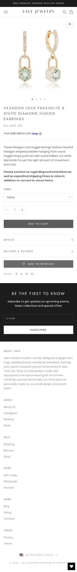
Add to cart (38, 224)
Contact (9, 518)
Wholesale (10, 481)
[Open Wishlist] (71, 566)
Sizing (7, 512)
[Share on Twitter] (21, 273)
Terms (8, 543)
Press (7, 425)
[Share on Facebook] (16, 273)
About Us (9, 407)
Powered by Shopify (53, 562)
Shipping (9, 444)
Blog (6, 506)
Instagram (10, 413)
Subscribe (38, 330)
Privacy (8, 537)
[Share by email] (31, 273)
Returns (9, 450)
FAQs (7, 456)
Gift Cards (10, 475)
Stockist (9, 488)
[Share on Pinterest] (26, 273)
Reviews (9, 419)
